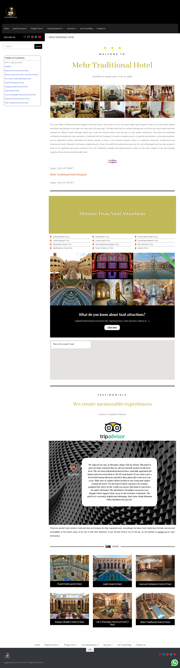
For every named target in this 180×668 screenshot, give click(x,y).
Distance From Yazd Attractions (17, 70)
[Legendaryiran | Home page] (10, 11)
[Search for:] (18, 46)
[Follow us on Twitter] (36, 37)
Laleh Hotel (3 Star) (12, 90)
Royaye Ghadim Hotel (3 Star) (16, 86)
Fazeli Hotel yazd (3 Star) (14, 82)
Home (37, 645)
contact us (162, 532)
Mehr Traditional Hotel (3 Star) (16, 102)
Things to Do (69, 645)
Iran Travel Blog (124, 645)
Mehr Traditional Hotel (13, 62)
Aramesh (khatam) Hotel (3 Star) (17, 98)
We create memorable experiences (18, 78)
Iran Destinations (89, 645)
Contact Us (141, 645)
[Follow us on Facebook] (28, 37)
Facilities (8, 66)
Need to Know (51, 645)
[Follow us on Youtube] (39, 37)
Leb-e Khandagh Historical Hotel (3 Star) (20, 94)
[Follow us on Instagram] (24, 37)
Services (107, 645)
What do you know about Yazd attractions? (21, 74)
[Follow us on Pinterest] (32, 37)
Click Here (112, 327)
